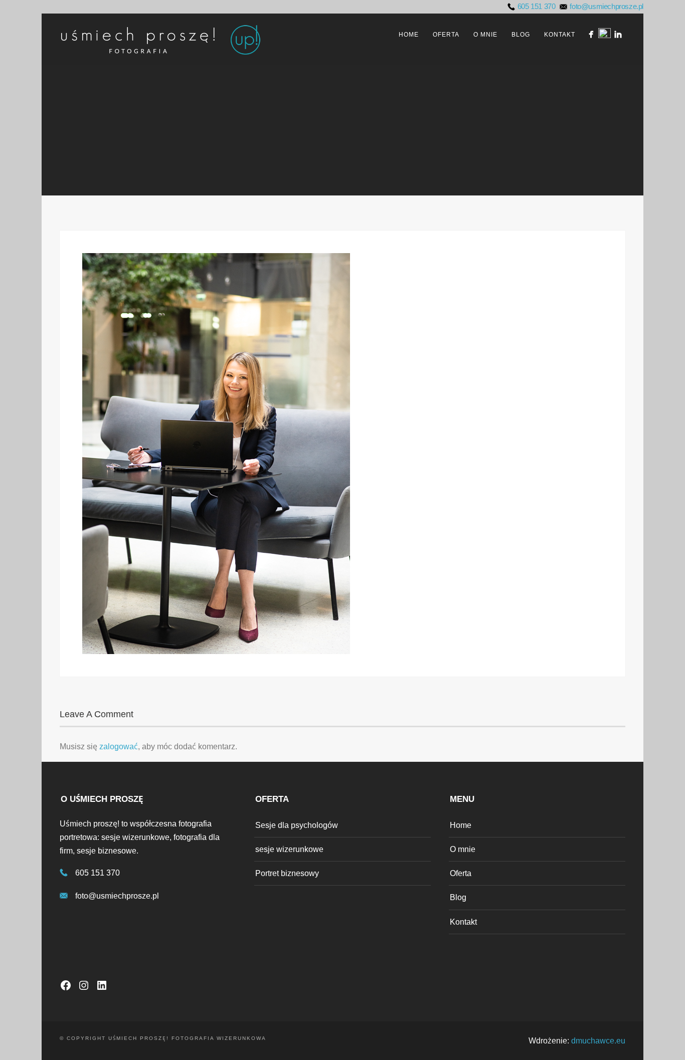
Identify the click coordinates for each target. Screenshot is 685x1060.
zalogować (118, 746)
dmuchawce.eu (598, 1040)
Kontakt (559, 34)
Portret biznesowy (287, 873)
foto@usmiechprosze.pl (606, 6)
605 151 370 (537, 6)
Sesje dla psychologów (296, 825)
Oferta (446, 34)
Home (409, 34)
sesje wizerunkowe (289, 849)
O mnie (485, 34)
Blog (520, 34)
